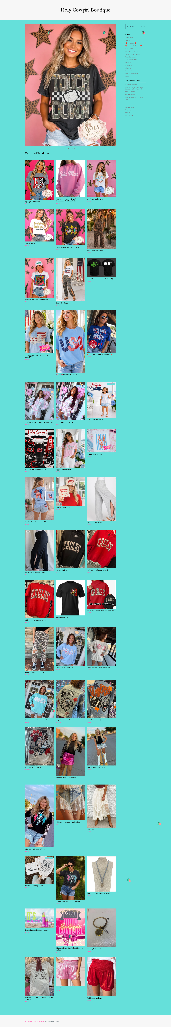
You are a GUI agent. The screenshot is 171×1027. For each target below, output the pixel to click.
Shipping (128, 110)
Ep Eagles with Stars (131, 84)
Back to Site (129, 115)
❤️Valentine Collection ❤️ (133, 46)
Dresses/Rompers (131, 71)
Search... (128, 40)
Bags (127, 76)
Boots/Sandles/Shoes (132, 74)
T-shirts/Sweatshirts (131, 60)
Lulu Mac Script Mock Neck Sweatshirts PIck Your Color (134, 88)
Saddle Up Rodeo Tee (132, 92)
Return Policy (129, 107)
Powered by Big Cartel (52, 1021)
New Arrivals (129, 49)
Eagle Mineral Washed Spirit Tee (134, 98)
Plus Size (128, 68)
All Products (129, 38)
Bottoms (128, 62)
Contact (127, 113)
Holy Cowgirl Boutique (85, 10)
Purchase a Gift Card (132, 51)
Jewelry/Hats (129, 65)
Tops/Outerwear (130, 57)
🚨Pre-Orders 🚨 (130, 43)
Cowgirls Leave (130, 94)
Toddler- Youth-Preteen (133, 54)
